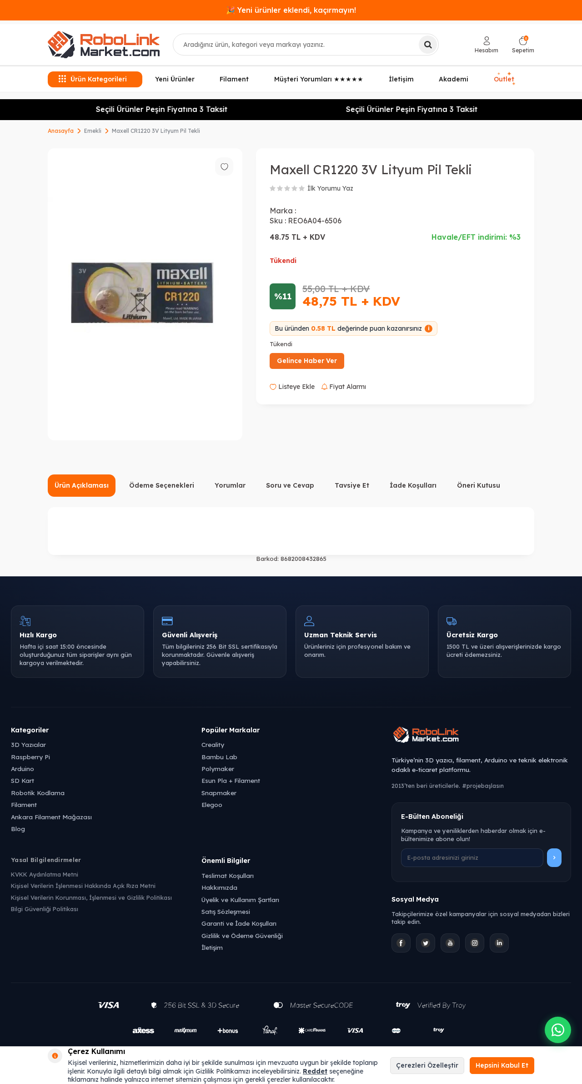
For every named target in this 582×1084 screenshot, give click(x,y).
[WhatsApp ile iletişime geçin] (558, 1030)
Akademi (453, 79)
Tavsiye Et (352, 485)
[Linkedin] (499, 943)
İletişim (401, 79)
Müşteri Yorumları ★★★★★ (318, 79)
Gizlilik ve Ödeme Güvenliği (242, 935)
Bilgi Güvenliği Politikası (44, 909)
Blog (18, 828)
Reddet (315, 1071)
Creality (212, 744)
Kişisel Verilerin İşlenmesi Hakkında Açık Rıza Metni (83, 885)
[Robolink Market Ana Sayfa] (481, 736)
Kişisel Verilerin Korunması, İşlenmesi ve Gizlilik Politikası (91, 897)
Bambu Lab (219, 757)
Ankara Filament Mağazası (51, 817)
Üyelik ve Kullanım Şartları (240, 899)
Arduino (22, 768)
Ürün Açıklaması (82, 485)
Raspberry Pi (30, 757)
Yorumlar (230, 485)
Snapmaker (218, 793)
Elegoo (211, 804)
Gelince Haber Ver (307, 361)
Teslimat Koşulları (227, 875)
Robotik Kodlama (38, 793)
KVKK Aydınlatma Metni (44, 874)
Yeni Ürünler (175, 79)
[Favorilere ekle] (224, 166)
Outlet (505, 79)
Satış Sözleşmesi (225, 911)
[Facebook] (401, 943)
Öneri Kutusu (478, 485)
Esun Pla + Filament (230, 780)
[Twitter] (425, 943)
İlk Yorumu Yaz (330, 188)
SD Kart (22, 780)
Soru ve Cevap (290, 485)
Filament (234, 79)
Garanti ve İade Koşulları (238, 923)
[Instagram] (474, 943)
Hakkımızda (219, 887)
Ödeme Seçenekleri (161, 485)
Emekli (92, 130)
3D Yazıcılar (28, 744)
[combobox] (306, 44)
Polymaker (217, 768)
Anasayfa (61, 130)
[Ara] (428, 44)
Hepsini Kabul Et (502, 1065)
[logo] (104, 44)
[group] (145, 294)
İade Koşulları (413, 485)
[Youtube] (450, 943)
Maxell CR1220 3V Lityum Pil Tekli (156, 130)
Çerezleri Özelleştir (427, 1065)
